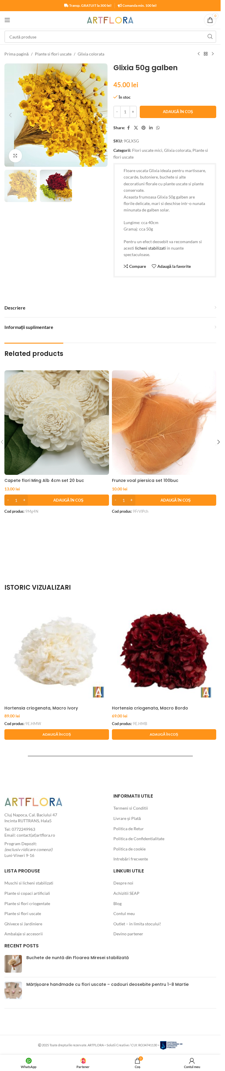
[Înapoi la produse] (205, 54)
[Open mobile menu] (7, 20)
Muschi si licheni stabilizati (28, 882)
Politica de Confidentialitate (138, 838)
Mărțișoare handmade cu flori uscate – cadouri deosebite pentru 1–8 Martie (107, 984)
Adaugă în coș (178, 111)
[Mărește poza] (15, 155)
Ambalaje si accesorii (23, 933)
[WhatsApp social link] (157, 128)
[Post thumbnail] (13, 964)
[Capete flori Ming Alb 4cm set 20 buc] (56, 422)
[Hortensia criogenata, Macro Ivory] (56, 650)
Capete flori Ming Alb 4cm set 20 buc (44, 480)
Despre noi (123, 882)
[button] (10, 115)
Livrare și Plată (127, 818)
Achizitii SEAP (126, 893)
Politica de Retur (128, 828)
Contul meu (124, 913)
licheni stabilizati (150, 248)
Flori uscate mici (147, 150)
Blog (117, 903)
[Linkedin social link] (150, 128)
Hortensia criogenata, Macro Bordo (150, 708)
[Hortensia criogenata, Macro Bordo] (164, 650)
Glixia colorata (91, 53)
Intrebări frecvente (130, 858)
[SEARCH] (210, 37)
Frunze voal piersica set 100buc (145, 480)
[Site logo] (110, 19)
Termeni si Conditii (130, 808)
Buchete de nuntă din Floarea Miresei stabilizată (77, 958)
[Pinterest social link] (143, 128)
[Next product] (212, 54)
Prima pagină (16, 53)
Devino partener (128, 933)
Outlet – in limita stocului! (137, 923)
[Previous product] (198, 54)
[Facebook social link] (128, 128)
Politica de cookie (129, 848)
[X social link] (136, 128)
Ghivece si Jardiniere (23, 923)
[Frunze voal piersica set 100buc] (164, 422)
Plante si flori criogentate (27, 903)
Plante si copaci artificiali (27, 893)
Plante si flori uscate (53, 53)
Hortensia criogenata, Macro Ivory (41, 708)
